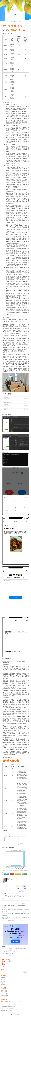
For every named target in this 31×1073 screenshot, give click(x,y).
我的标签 (3, 984)
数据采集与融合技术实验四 (13, 895)
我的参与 (3, 981)
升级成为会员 (21, 891)
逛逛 (24, 905)
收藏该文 (18, 874)
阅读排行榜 (4, 1000)
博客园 (18, 1014)
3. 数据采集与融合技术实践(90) (8, 1006)
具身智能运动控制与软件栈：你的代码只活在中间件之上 (14, 948)
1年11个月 (8, 961)
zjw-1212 (16, 14)
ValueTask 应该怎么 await (8, 953)
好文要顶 (6, 874)
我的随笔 (3, 977)
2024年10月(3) (4, 995)
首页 (15, 21)
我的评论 (3, 979)
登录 (20, 905)
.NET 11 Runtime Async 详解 (8, 951)
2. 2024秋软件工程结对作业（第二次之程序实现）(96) (13, 1005)
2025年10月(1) (4, 990)
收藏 (26, 896)
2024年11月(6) (4, 993)
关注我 (12, 874)
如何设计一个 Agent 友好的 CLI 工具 (10, 955)
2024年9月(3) (4, 997)
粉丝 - (8, 879)
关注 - (12, 879)
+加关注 (4, 966)
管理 (20, 21)
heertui (8, 959)
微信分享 (24, 874)
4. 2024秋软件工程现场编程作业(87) (9, 1008)
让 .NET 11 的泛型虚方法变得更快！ (10, 950)
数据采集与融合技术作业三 (13, 893)
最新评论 (3, 983)
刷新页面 (23, 903)
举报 (3, 898)
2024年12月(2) (4, 991)
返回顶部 (28, 903)
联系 (17, 21)
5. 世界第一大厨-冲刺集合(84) (7, 1010)
